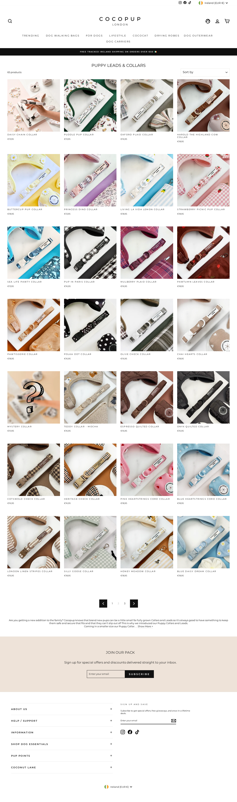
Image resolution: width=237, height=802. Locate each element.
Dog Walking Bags (63, 35)
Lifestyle (118, 35)
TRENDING (31, 35)
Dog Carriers (118, 41)
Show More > (145, 626)
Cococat (141, 35)
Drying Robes (167, 35)
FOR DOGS (95, 35)
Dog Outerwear (199, 35)
